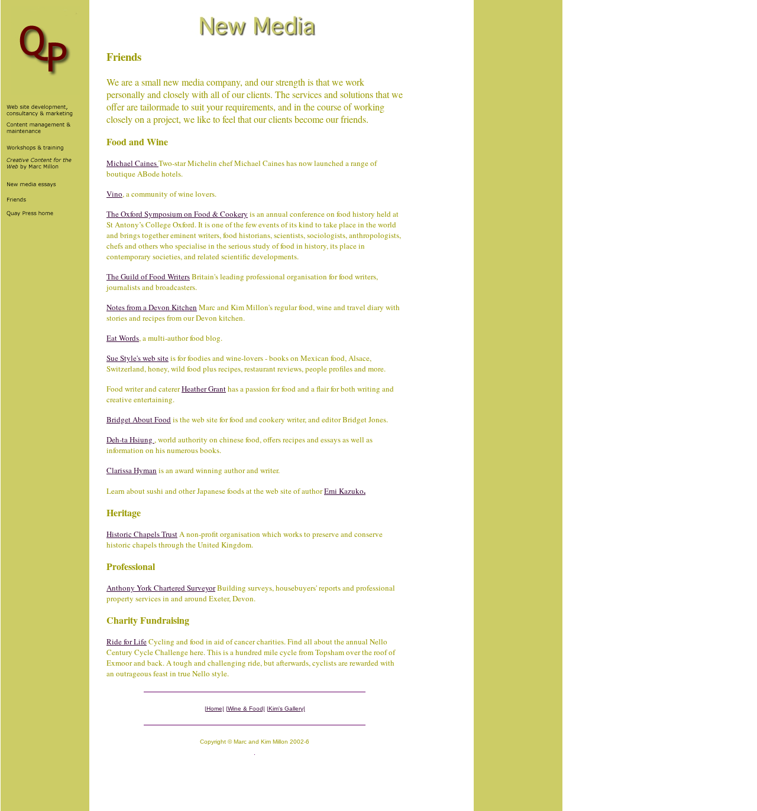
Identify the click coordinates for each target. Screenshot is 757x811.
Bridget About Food (138, 419)
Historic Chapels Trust (141, 534)
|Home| (214, 708)
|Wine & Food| (245, 708)
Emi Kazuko (344, 491)
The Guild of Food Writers (148, 276)
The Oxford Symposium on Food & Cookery (177, 214)
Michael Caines (132, 163)
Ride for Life (126, 641)
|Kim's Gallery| (286, 708)
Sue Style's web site (137, 358)
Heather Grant (204, 388)
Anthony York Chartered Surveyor (160, 587)
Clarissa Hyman (131, 470)
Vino (114, 193)
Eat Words (122, 338)
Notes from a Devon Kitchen (151, 307)
